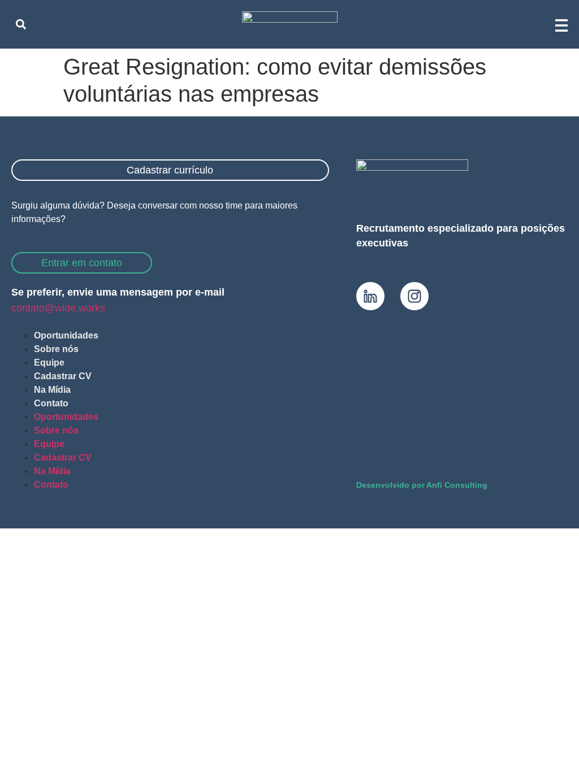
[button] (20, 24)
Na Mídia (52, 389)
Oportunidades (66, 335)
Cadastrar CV (63, 376)
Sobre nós (56, 349)
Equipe (49, 362)
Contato (51, 403)
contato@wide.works (58, 308)
